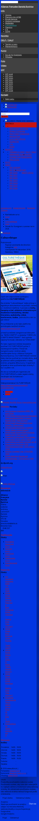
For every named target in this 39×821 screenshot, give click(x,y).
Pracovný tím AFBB (13, 17)
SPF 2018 (9, 74)
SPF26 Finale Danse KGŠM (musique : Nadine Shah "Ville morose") (20, 433)
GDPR (7, 32)
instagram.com (19, 208)
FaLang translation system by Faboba (9, 398)
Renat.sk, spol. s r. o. (18, 773)
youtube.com (6, 208)
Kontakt (4, 95)
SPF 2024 (9, 87)
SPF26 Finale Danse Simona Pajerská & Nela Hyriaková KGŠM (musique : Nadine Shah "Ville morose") (21, 418)
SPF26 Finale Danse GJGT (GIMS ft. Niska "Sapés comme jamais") (19, 429)
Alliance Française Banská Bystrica (17, 6)
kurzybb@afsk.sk (8, 379)
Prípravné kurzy (11, 46)
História (8, 15)
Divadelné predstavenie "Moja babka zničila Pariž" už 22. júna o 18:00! (20, 438)
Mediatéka (9, 23)
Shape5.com (15, 771)
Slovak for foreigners (13, 55)
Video (3, 65)
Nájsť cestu (9, 99)
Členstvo (8, 27)
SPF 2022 (9, 82)
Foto (3, 61)
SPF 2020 (9, 78)
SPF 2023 (9, 85)
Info (3, 11)
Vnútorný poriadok (12, 21)
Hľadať (4, 116)
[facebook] (5, 233)
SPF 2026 (9, 91)
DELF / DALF (7, 40)
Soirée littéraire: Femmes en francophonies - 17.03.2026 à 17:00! (19, 457)
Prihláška (8, 57)
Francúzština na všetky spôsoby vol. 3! (20, 442)
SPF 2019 (9, 76)
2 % (6, 29)
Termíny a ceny (11, 44)
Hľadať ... (5, 111)
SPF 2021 (9, 80)
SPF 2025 (9, 89)
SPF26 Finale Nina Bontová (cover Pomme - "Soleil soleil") (18, 424)
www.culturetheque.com (10, 328)
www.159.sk (13, 775)
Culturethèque (11, 25)
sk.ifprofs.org (6, 467)
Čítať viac (32, 804)
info (15, 247)
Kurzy (3, 51)
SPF (3, 70)
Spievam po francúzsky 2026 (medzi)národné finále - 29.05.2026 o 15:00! (19, 446)
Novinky (5, 36)
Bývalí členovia (11, 19)
